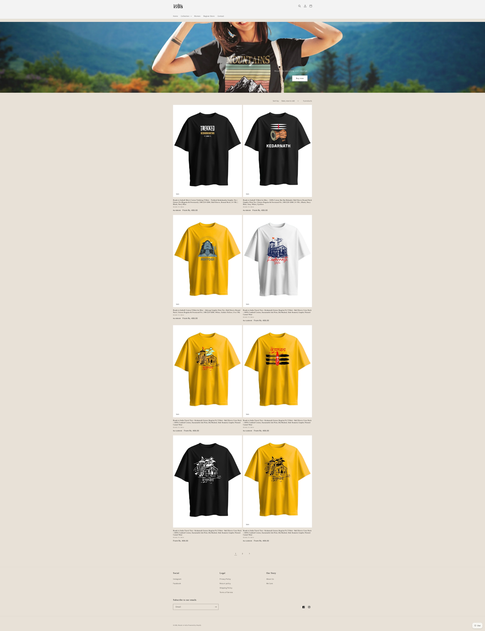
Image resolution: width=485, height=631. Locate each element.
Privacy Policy (225, 579)
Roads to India (183, 625)
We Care (269, 583)
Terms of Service (226, 592)
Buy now (300, 78)
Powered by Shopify (194, 625)
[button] (186, 16)
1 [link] (235, 553)
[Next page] (249, 553)
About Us (270, 579)
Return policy (225, 583)
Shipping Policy (226, 588)
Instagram (177, 579)
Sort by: (276, 101)
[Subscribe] (215, 607)
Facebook (177, 583)
